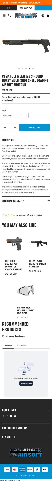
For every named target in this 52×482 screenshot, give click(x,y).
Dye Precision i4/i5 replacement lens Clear (25, 310)
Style (4, 110)
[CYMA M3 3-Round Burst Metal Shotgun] (26, 46)
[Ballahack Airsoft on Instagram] (7, 416)
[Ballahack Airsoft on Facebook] (3, 416)
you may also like (19, 225)
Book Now (5, 480)
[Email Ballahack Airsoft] (15, 416)
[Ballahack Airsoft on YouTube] (11, 416)
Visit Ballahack (26, 7)
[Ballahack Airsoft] (26, 15)
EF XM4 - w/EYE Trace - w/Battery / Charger (37, 263)
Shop (8, 7)
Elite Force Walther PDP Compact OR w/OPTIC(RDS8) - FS (13, 265)
